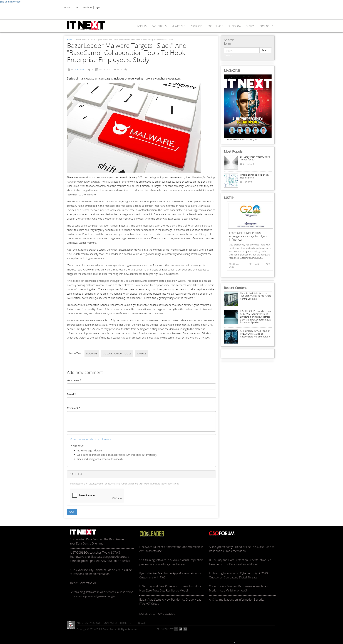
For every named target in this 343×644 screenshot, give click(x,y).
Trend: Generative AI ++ (85, 583)
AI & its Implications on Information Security (236, 599)
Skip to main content (10, 1)
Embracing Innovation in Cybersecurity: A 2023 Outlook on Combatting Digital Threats (238, 575)
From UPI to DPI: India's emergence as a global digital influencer (248, 236)
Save (71, 512)
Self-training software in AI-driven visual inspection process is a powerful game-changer (101, 594)
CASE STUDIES (159, 26)
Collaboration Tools (117, 353)
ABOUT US (82, 623)
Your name (74, 380)
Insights (141, 26)
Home (67, 7)
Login (97, 7)
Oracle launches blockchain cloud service (254, 176)
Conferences (215, 26)
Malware (92, 353)
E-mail (71, 394)
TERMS (123, 623)
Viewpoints (178, 26)
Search (265, 50)
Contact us (266, 26)
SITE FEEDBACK (138, 623)
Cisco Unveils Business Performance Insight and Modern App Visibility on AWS (239, 588)
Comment (73, 408)
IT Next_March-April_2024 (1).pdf (241, 139)
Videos (250, 26)
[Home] (87, 25)
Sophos (141, 353)
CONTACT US (110, 623)
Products (196, 26)
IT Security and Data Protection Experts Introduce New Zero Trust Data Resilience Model (170, 588)
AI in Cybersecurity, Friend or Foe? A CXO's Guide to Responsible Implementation (255, 333)
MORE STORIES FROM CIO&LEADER (157, 613)
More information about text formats (90, 439)
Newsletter (87, 7)
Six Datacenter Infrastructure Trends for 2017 (255, 158)
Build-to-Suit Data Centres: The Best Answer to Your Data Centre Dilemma (255, 295)
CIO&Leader (79, 69)
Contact (76, 7)
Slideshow (234, 26)
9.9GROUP (95, 623)
